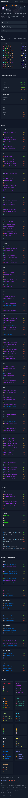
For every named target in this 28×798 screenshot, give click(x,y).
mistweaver (7, 731)
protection (20, 731)
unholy (6, 691)
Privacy (9, 795)
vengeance (20, 692)
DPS (12, 2)
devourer (20, 688)
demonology (21, 756)
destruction (21, 758)
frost (6, 689)
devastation (21, 703)
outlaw (19, 744)
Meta (16, 2)
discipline (7, 741)
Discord (5, 780)
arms (6, 767)
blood (6, 687)
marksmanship (8, 718)
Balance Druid (6, 23)
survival (6, 720)
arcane (19, 716)
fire (19, 718)
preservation (21, 705)
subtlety (20, 746)
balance (6, 701)
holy (19, 729)
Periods (3, 795)
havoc (19, 690)
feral (6, 703)
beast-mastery (8, 716)
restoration (7, 707)
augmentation (21, 701)
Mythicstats (5, 2)
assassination (21, 741)
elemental (7, 754)
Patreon (13, 780)
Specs (21, 2)
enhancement (8, 756)
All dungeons (6, 31)
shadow (6, 746)
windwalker (7, 733)
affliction (20, 754)
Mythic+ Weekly (6, 27)
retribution (20, 733)
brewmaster (7, 729)
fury (6, 769)
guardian (7, 705)
